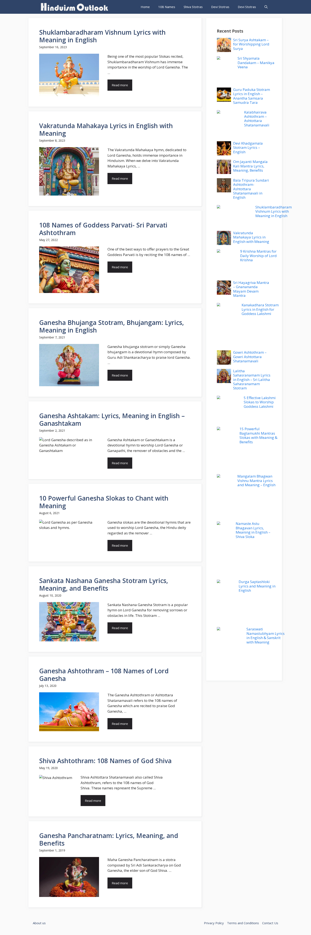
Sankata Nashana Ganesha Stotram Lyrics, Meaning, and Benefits (103, 584)
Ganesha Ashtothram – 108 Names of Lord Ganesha (104, 675)
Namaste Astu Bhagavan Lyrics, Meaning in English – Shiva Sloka (253, 530)
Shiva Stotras (193, 7)
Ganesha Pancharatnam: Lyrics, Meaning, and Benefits (108, 839)
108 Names (166, 7)
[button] (266, 7)
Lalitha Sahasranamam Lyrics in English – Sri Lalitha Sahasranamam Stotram (251, 379)
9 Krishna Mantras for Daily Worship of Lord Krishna (258, 255)
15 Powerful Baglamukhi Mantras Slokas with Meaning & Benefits (258, 435)
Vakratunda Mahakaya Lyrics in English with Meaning (106, 129)
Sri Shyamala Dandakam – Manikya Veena (256, 62)
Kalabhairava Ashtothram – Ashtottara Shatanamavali (256, 118)
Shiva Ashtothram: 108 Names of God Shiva (105, 760)
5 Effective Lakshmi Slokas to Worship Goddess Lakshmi (260, 402)
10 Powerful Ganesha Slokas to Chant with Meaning (103, 502)
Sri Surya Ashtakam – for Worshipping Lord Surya (251, 44)
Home (145, 7)
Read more (120, 85)
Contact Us (270, 923)
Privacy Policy (214, 923)
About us (39, 923)
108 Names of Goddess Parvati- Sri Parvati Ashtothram (103, 229)
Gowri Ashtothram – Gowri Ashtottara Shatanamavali (250, 356)
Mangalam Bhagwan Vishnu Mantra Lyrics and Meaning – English (256, 480)
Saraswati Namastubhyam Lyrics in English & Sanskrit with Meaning (265, 635)
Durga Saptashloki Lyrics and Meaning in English (257, 586)
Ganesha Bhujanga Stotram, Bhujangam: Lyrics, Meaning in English (111, 326)
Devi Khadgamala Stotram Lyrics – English (248, 147)
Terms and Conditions (243, 923)
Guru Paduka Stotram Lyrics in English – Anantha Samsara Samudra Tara (251, 96)
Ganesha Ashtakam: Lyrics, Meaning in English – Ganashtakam (112, 419)
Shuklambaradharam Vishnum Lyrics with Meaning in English (102, 36)
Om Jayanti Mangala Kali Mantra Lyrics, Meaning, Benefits (250, 166)
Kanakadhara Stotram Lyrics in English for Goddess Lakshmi (260, 309)
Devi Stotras (220, 7)
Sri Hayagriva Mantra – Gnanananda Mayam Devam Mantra (251, 289)
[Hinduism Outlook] (74, 7)
